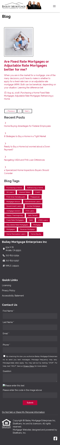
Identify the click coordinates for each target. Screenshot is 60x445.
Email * (6, 333)
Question (7, 371)
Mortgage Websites (22, 430)
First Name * (8, 311)
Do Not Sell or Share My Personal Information (23, 412)
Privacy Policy (8, 290)
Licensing (6, 285)
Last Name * (8, 322)
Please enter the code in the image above (22, 390)
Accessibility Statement (13, 295)
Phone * (6, 345)
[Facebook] (55, 438)
